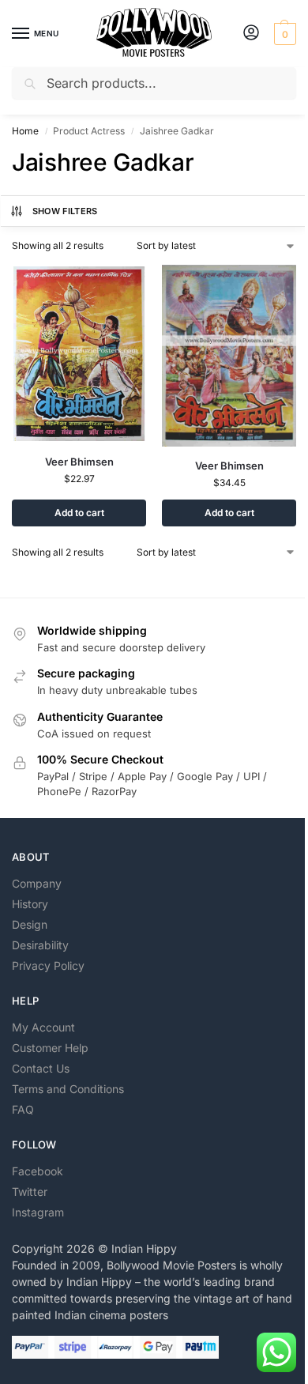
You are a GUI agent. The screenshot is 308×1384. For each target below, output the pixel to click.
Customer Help (50, 1047)
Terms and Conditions (68, 1089)
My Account (43, 1027)
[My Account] (251, 33)
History (30, 904)
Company (37, 883)
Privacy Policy (48, 965)
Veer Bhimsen (79, 461)
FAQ (23, 1109)
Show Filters (65, 211)
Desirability (40, 945)
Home (25, 131)
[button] (283, 34)
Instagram (38, 1212)
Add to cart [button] (79, 513)
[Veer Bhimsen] (79, 354)
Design (29, 924)
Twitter (29, 1191)
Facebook (37, 1171)
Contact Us (40, 1068)
